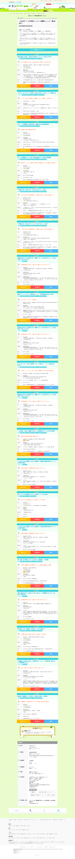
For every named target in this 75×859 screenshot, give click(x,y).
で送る (16, 810)
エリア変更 (30, 6)
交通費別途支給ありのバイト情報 (25, 833)
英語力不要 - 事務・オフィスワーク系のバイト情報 (18, 843)
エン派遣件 (11, 2)
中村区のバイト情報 (12, 825)
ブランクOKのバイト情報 (35, 833)
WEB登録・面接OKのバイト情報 (14, 833)
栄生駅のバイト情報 (26, 825)
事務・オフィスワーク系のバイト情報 (15, 829)
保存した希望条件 (23, 9)
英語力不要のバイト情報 (44, 833)
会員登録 (48, 4)
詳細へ (51, 85)
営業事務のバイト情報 (25, 829)
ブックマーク (58, 811)
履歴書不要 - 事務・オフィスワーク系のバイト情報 (35, 843)
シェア (30, 811)
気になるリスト (13, 9)
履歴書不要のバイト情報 (53, 833)
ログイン (53, 4)
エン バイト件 (18, 2)
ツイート (44, 811)
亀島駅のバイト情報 (19, 825)
